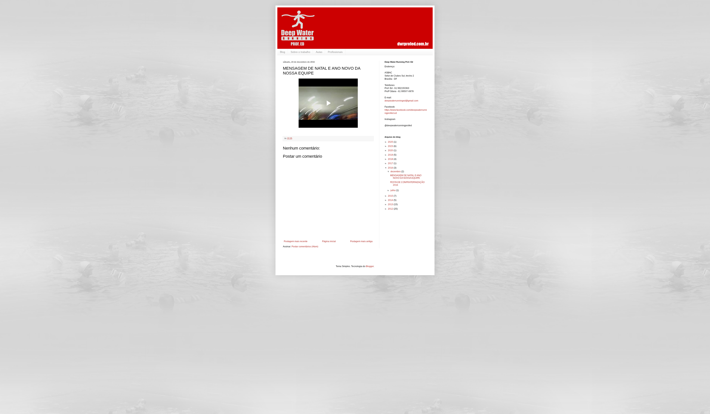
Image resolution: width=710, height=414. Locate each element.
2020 (391, 150)
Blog (282, 51)
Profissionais (335, 51)
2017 (391, 163)
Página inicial (329, 241)
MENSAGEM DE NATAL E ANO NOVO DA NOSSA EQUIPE (405, 176)
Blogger (370, 266)
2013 (391, 204)
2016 (391, 168)
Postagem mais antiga (361, 241)
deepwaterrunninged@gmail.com (401, 100)
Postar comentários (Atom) (305, 246)
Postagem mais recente (295, 241)
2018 (391, 159)
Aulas (319, 51)
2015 (391, 196)
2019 (391, 155)
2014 (391, 200)
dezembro (395, 171)
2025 (391, 142)
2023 (391, 146)
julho (393, 190)
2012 (391, 209)
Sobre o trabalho (300, 51)
